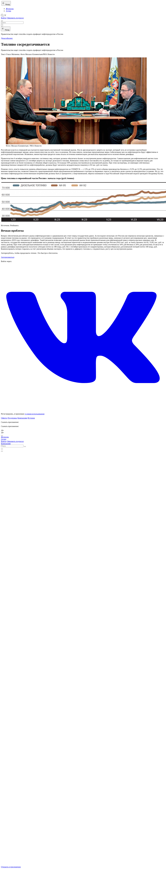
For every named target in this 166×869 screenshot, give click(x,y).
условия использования (34, 414)
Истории (31, 418)
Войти (3, 18)
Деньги (4, 38)
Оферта (4, 418)
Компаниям (22, 418)
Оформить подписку (15, 18)
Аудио (8, 11)
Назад (7, 4)
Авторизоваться (7, 257)
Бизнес (10, 38)
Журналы (10, 9)
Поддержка (12, 418)
